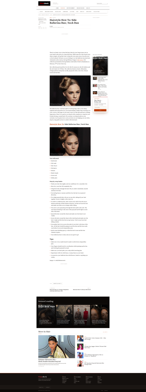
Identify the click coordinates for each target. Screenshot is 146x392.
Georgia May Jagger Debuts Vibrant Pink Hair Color (95, 347)
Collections (96, 11)
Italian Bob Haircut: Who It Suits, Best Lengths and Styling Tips (45, 322)
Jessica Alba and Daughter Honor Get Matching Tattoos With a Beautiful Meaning (99, 322)
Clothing (72, 11)
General (99, 378)
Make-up (82, 11)
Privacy (102, 390)
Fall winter (80, 60)
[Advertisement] (70, 42)
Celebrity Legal (76, 381)
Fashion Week (88, 382)
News (75, 378)
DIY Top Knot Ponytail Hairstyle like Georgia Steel (94, 363)
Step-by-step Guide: (42, 22)
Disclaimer (106, 390)
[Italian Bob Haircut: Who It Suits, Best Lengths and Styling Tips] (46, 315)
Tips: (39, 24)
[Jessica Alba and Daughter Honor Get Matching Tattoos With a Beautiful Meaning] (99, 315)
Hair (77, 11)
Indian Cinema (88, 381)
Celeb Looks (58, 11)
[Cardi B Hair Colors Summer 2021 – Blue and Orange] (80, 338)
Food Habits (100, 379)
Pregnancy (99, 382)
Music (75, 382)
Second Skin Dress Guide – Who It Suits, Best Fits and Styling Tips (80, 322)
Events (75, 379)
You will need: (41, 21)
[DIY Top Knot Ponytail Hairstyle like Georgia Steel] (80, 363)
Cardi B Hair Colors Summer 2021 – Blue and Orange (95, 338)
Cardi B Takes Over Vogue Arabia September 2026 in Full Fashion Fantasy (63, 322)
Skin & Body (88, 11)
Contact (48, 387)
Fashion (87, 378)
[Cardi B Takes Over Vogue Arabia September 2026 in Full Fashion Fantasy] (64, 315)
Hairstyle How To (57, 124)
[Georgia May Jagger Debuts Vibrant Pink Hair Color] (80, 347)
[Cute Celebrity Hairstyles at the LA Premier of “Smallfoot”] (80, 355)
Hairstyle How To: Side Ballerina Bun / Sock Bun (42, 19)
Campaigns (65, 11)
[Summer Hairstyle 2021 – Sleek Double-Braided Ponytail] (56, 346)
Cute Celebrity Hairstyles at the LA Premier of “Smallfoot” (93, 355)
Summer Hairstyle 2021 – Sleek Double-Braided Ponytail (49, 360)
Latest (41, 11)
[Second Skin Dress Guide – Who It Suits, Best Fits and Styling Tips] (82, 315)
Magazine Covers (49, 11)
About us (41, 387)
